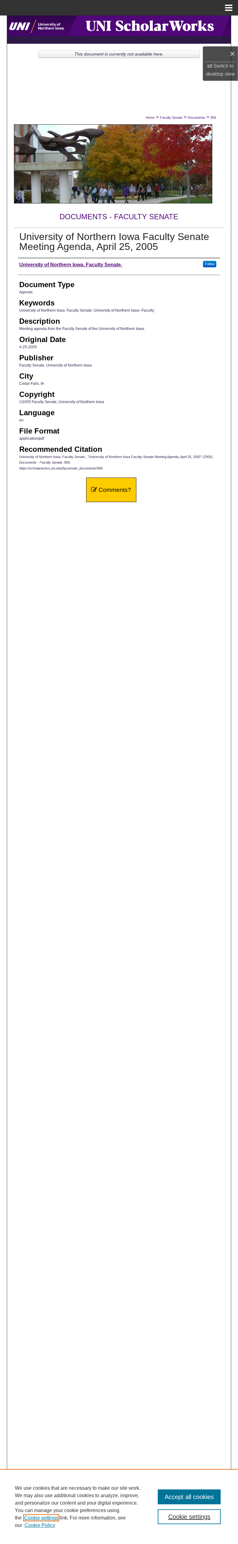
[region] (119, 1506)
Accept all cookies (189, 1496)
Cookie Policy (39, 1525)
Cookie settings (41, 1517)
